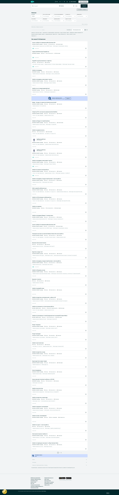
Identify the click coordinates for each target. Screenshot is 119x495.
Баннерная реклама (34, 487)
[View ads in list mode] (85, 29)
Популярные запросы (48, 483)
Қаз (60, 1)
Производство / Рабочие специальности (76, 32)
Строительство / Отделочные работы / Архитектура (51, 32)
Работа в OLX (46, 484)
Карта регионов (47, 480)
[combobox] (45, 6)
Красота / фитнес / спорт (71, 34)
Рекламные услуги (34, 480)
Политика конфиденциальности (37, 486)
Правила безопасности (48, 477)
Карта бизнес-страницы (49, 482)
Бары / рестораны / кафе (64, 32)
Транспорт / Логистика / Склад (36, 32)
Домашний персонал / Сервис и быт (51, 34)
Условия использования (35, 484)
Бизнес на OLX (33, 482)
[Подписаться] (86, 48)
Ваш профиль (73, 1)
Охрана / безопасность (62, 34)
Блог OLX (32, 483)
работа (36, 456)
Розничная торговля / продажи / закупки (38, 34)
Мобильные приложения (35, 477)
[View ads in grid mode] (87, 29)
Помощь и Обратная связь (36, 479)
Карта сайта (46, 479)
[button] (67, 1)
